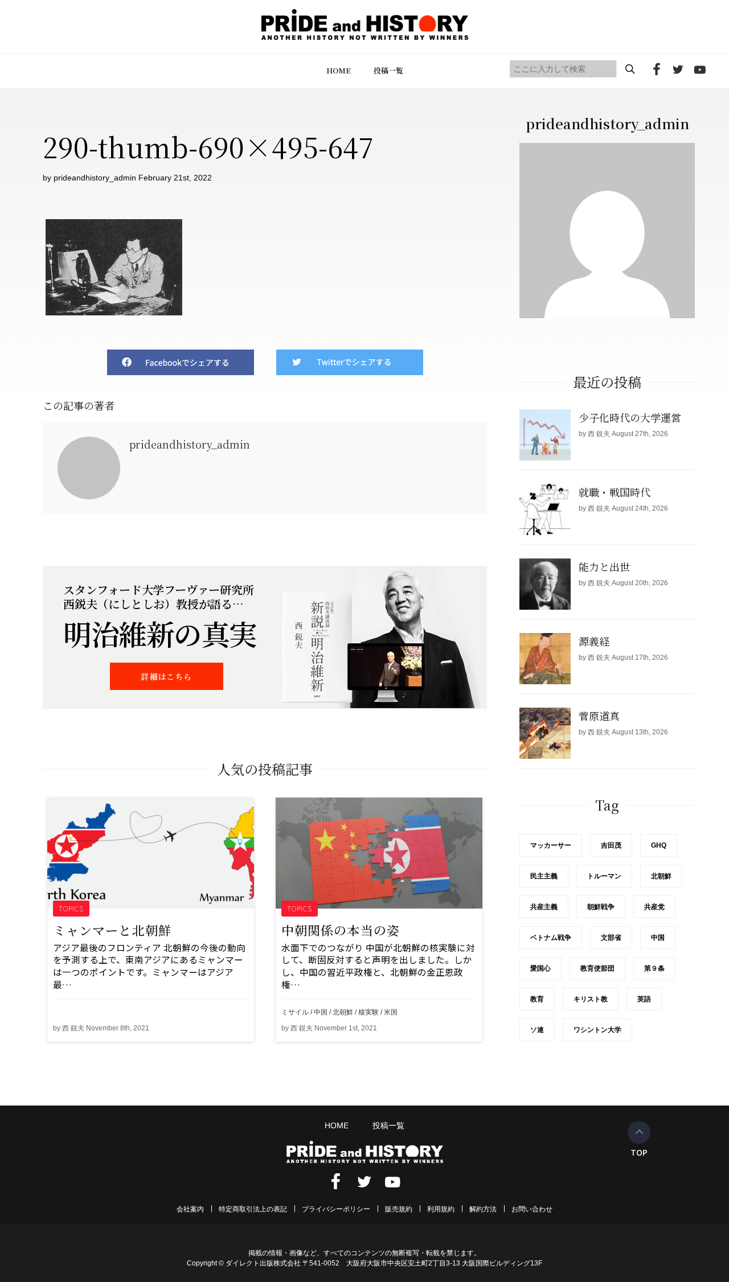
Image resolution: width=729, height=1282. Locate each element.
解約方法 (483, 1209)
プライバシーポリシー (336, 1209)
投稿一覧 (388, 70)
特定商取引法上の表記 (253, 1209)
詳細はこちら (166, 676)
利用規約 (440, 1209)
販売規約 (398, 1209)
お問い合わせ (531, 1209)
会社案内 (190, 1209)
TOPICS (71, 908)
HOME (338, 70)
